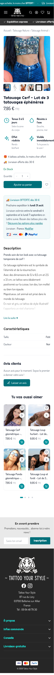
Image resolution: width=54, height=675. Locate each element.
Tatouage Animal (39, 30)
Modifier (29, 228)
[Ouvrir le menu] (6, 12)
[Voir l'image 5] (38, 87)
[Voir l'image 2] (15, 87)
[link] (24, 586)
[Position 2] (25, 497)
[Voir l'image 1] (7, 87)
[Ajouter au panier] (21, 442)
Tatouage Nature (21, 30)
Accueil (7, 30)
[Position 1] (21, 497)
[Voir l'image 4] (31, 87)
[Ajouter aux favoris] (46, 184)
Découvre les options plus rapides (25, 223)
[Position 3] (29, 497)
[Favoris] (42, 12)
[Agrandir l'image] (27, 59)
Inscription (40, 540)
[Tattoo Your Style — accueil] (17, 12)
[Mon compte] (36, 12)
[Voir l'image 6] (47, 87)
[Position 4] (32, 497)
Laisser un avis (18, 382)
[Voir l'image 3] (23, 87)
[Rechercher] (30, 12)
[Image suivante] (22, 415)
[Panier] (48, 12)
